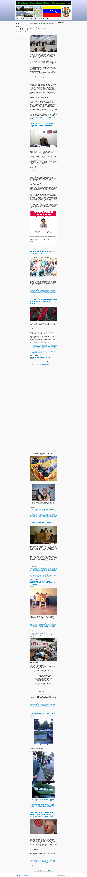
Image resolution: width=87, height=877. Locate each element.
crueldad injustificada (47, 292)
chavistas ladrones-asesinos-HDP (45, 117)
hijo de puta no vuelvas (35, 294)
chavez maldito (47, 290)
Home (17, 18)
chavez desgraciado (45, 287)
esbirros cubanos (33, 293)
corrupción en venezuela (47, 246)
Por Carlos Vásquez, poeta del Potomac (43, 635)
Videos (42, 18)
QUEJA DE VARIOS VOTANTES (40, 522)
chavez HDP (37, 290)
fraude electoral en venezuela (41, 293)
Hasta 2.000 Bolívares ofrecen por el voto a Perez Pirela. (42, 252)
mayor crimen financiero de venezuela (46, 294)
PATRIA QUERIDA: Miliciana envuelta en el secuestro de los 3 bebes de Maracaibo (43, 301)
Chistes (46, 18)
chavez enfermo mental (52, 289)
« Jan (17, 34)
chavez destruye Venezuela (37, 289)
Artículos (27, 18)
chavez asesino (48, 286)
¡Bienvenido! (22, 18)
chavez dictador (44, 289)
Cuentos (38, 18)
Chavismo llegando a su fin (36, 27)
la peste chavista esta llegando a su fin (39, 249)
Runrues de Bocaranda (37, 29)
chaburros (44, 286)
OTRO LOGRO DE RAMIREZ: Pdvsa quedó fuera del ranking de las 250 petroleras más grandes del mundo (42, 814)
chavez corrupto (32, 287)
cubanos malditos (54, 292)
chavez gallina (32, 290)
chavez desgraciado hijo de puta (48, 800)
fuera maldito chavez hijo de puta (43, 351)
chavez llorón (42, 290)
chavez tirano (42, 291)
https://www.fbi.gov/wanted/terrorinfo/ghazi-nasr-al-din (46, 173)
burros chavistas (34, 286)
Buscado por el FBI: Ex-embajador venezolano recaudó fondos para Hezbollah (41, 125)
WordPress (64, 875)
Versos (34, 18)
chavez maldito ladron (48, 803)
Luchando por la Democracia (23, 875)
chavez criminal (38, 287)
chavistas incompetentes (48, 348)
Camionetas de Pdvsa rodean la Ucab (42, 714)
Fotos (31, 18)
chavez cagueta (54, 286)
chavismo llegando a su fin (35, 117)
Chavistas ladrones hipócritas (40, 357)
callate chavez (39, 286)
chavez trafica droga (47, 291)
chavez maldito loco (36, 291)
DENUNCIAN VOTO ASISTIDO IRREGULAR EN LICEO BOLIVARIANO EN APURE (43, 583)
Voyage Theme (68, 875)
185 (49, 870)
